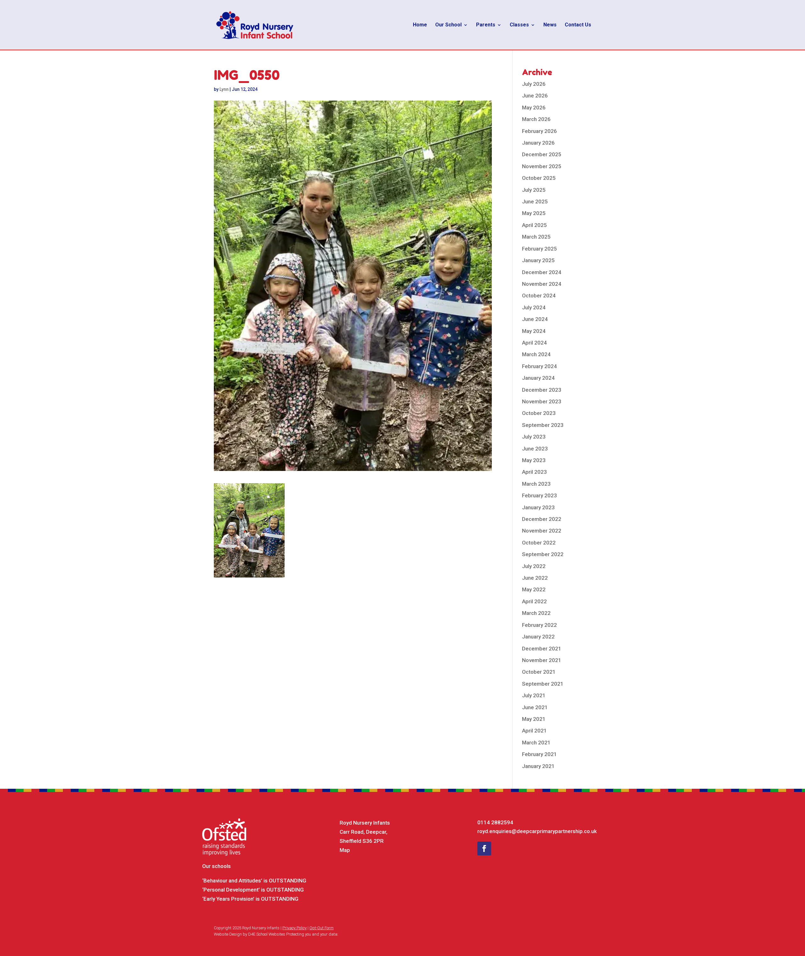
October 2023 (539, 413)
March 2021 (536, 742)
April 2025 (534, 225)
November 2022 (541, 531)
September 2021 (543, 684)
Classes (519, 25)
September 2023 (543, 425)
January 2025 (538, 260)
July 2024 (534, 307)
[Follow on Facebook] (484, 848)
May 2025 (534, 213)
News (550, 25)
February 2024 (539, 366)
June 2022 (535, 578)
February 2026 (539, 131)
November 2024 (541, 284)
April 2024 (534, 343)
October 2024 (539, 295)
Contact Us (578, 25)
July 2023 (534, 437)
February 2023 (539, 495)
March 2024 (536, 354)
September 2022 (543, 554)
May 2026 (534, 107)
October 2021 (539, 672)
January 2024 (538, 378)
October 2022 (539, 542)
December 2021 (541, 648)
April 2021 (534, 730)
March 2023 (536, 484)
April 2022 (534, 601)
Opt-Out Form (321, 928)
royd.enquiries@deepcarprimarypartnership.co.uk (537, 831)
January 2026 (538, 143)
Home (420, 25)
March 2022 (536, 613)
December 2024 (541, 272)
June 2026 (535, 95)
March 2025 (536, 237)
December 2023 (541, 390)
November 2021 (541, 660)
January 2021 (538, 766)
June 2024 (535, 319)
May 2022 (534, 589)
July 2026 (534, 84)
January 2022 (538, 636)
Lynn (224, 89)
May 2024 (534, 331)
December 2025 (541, 154)
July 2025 (534, 190)
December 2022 (541, 519)
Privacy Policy (294, 928)
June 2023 (535, 448)
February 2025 (539, 249)
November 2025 (541, 166)
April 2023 (534, 472)
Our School (448, 25)
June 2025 (535, 201)
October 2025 (539, 178)
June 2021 (535, 707)
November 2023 (541, 401)
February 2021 (539, 754)
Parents (485, 25)
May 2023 (534, 460)
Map (345, 850)
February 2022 (539, 625)
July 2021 (534, 695)
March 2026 (536, 119)
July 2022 (534, 566)
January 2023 (538, 507)
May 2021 (534, 719)
